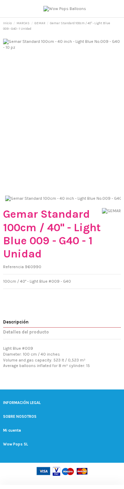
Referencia (13, 266)
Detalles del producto (26, 332)
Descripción (16, 322)
